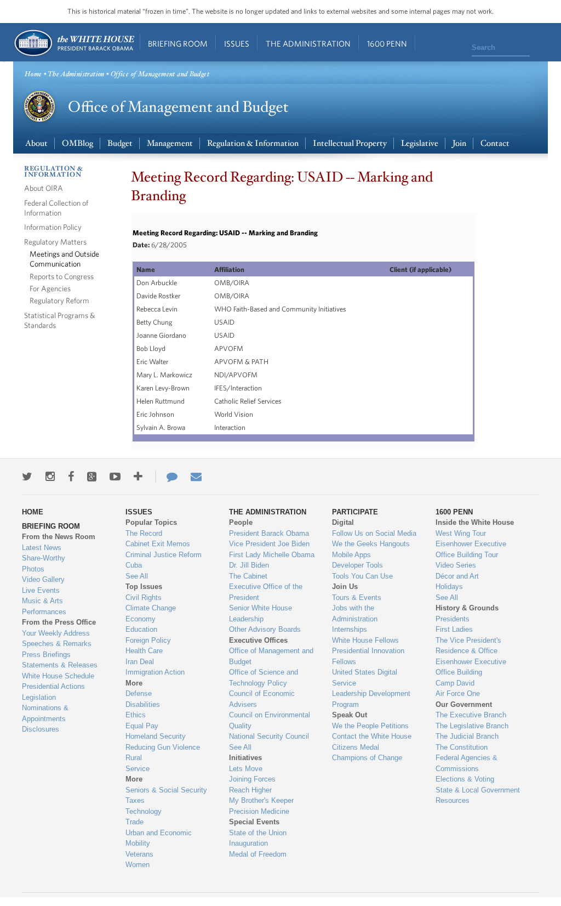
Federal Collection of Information (56, 207)
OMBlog (77, 143)
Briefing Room (178, 43)
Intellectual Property (350, 143)
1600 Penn (387, 43)
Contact (495, 143)
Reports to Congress (62, 276)
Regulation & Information (253, 143)
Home (73, 43)
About (36, 143)
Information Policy (53, 226)
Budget (120, 143)
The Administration (308, 43)
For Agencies (50, 288)
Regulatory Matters (55, 241)
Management (170, 143)
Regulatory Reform (59, 300)
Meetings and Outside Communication (64, 258)
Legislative (419, 143)
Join (459, 143)
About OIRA (43, 187)
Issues (236, 43)
